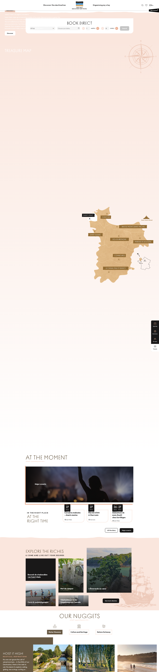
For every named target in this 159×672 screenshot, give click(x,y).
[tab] (55, 629)
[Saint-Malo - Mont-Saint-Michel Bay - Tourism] (79, 5)
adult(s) (93, 28)
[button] (142, 5)
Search (124, 28)
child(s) (112, 28)
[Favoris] (146, 5)
